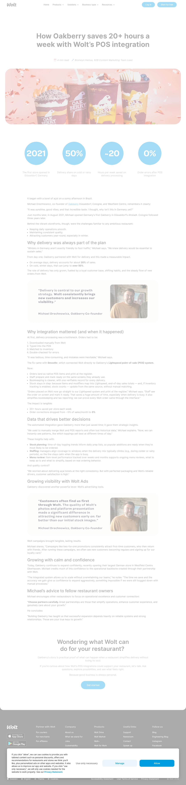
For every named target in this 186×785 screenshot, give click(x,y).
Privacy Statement (53, 772)
